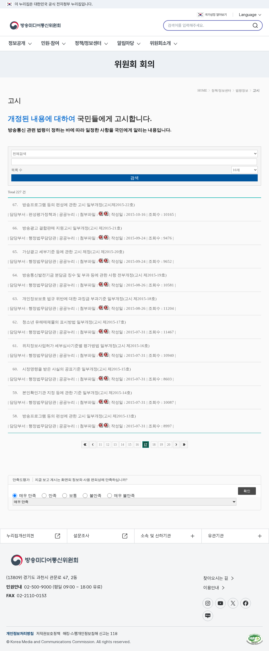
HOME (202, 90)
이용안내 (211, 587)
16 (137, 445)
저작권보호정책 (48, 633)
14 (122, 445)
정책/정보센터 (88, 43)
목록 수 (16, 170)
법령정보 (242, 90)
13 (115, 445)
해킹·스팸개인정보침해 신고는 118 (90, 633)
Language (248, 14)
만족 (52, 496)
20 (168, 445)
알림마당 (125, 43)
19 (161, 445)
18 (154, 445)
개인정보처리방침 (20, 633)
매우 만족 (27, 496)
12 (107, 445)
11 (100, 445)
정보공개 (16, 43)
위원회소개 (160, 43)
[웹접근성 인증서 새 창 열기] (254, 636)
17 (145, 445)
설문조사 (81, 535)
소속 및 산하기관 (156, 535)
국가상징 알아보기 (216, 15)
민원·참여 (50, 43)
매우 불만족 (124, 496)
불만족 (95, 496)
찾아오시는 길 (216, 578)
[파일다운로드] (101, 214)
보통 (73, 496)
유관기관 (216, 535)
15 (129, 445)
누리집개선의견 (20, 535)
